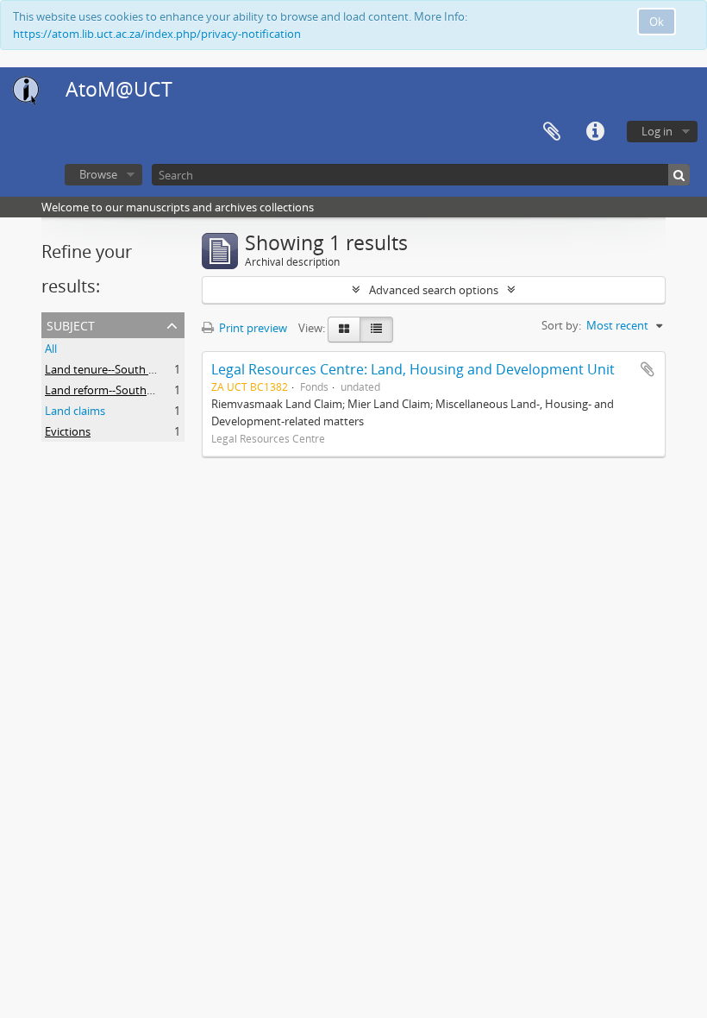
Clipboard (551, 132)
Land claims (75, 410)
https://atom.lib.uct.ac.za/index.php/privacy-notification (157, 33)
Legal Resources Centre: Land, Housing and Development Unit (413, 369)
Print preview (251, 328)
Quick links (594, 132)
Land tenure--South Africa (111, 369)
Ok (656, 21)
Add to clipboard (647, 369)
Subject (71, 324)
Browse (98, 174)
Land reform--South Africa (111, 390)
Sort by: (561, 325)
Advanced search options (433, 290)
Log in (657, 131)
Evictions (68, 431)
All (51, 348)
